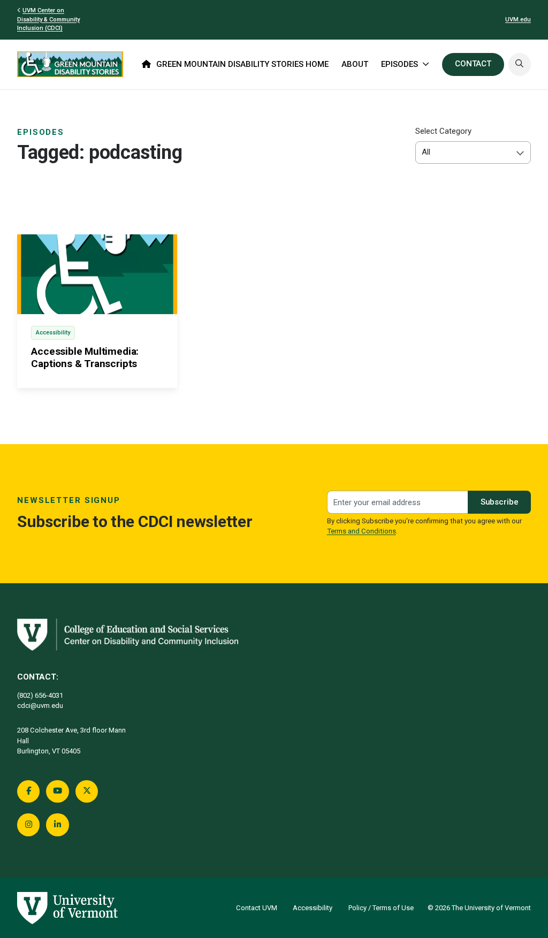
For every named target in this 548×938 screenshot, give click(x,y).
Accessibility (312, 908)
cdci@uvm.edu (40, 705)
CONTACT (473, 63)
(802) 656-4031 (40, 695)
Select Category (443, 131)
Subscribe (500, 502)
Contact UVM (256, 908)
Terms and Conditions (361, 531)
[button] (519, 64)
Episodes (40, 132)
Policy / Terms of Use (381, 908)
